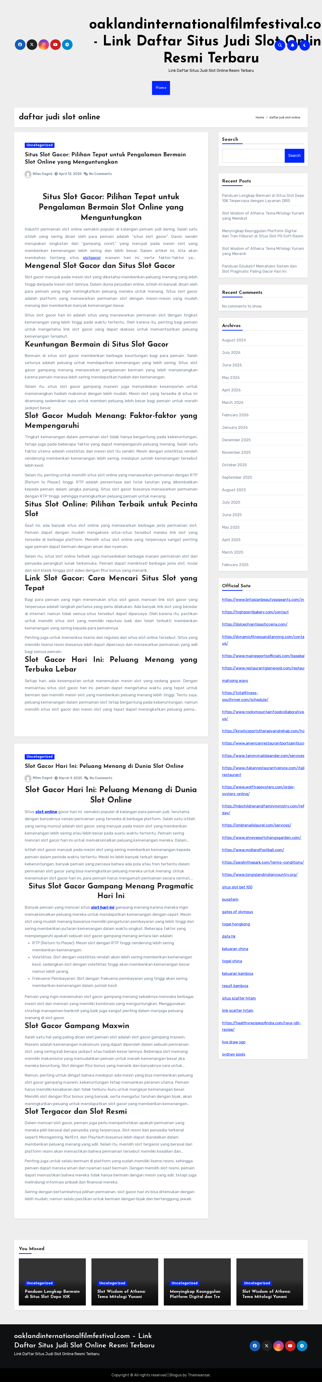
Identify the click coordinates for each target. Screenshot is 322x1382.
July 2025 (231, 502)
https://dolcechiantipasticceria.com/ (255, 624)
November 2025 (236, 452)
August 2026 (234, 340)
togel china (232, 961)
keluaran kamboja (237, 973)
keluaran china (235, 949)
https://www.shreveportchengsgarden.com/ (261, 837)
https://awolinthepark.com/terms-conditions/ (263, 862)
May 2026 (231, 377)
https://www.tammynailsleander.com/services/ (264, 756)
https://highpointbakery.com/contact (255, 612)
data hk (228, 936)
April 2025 (231, 540)
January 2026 (235, 427)
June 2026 (232, 365)
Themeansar (199, 1375)
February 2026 (235, 415)
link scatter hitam (237, 1010)
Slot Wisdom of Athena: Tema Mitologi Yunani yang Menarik (266, 1297)
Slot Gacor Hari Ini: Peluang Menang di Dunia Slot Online (104, 766)
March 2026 (233, 402)
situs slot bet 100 (237, 887)
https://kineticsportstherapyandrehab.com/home (266, 731)
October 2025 (234, 465)
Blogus (175, 1375)
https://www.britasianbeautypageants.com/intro (265, 599)
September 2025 (237, 477)
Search (230, 139)
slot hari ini (102, 907)
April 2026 (231, 390)
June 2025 (232, 515)
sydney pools (233, 1054)
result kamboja (235, 986)
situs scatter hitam (239, 998)
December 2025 (236, 440)
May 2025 (231, 527)
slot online (46, 811)
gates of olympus (237, 912)
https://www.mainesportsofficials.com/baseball (264, 656)
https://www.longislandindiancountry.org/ (260, 874)
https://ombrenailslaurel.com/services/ (256, 825)
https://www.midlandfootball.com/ (253, 850)
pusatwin (230, 899)
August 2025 (234, 490)
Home (161, 88)
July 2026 (231, 352)
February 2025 (235, 565)
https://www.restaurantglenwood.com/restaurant (266, 668)
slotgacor (92, 257)
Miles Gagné (42, 174)
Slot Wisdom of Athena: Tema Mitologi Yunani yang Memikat (121, 1297)
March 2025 (233, 552)
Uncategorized (40, 145)
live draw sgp (233, 1042)
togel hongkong (236, 924)
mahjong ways (235, 680)
